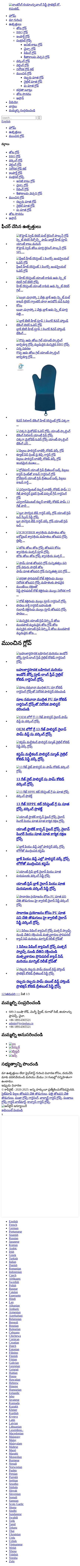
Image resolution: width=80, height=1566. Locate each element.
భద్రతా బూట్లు (24, 89)
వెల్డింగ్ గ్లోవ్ (22, 65)
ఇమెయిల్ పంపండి (12, 1110)
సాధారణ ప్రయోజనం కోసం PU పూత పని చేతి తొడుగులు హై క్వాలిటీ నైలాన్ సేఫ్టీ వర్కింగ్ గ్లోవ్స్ (41, 917)
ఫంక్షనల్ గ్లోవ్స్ (24, 40)
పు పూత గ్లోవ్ (31, 85)
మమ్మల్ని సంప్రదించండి (22, 110)
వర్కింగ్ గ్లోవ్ (23, 61)
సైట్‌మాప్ (6, 1093)
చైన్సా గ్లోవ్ (30, 48)
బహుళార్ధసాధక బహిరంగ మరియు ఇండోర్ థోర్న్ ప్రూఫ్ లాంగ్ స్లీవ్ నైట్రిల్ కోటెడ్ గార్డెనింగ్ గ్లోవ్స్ (39, 674)
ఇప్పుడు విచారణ (11, 1085)
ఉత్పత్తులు (15, 24)
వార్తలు (13, 106)
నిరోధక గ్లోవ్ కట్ (25, 69)
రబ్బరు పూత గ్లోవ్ (34, 77)
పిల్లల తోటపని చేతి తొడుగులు (30, 1093)
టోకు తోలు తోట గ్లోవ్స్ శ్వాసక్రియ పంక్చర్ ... (40, 556)
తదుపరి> (11, 994)
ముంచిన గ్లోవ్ (23, 73)
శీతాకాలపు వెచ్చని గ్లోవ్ (36, 56)
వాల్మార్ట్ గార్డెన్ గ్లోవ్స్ (51, 1097)
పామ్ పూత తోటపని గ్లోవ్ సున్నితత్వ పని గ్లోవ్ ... (43, 571)
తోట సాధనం (23, 94)
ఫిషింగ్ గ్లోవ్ (30, 52)
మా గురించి (15, 19)
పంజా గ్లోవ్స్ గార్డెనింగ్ (26, 1097)
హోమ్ (12, 15)
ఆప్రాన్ (20, 98)
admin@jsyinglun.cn (21, 1023)
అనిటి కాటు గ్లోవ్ (33, 44)
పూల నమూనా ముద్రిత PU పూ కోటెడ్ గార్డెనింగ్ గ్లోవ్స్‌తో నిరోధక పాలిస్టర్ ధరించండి (41, 704)
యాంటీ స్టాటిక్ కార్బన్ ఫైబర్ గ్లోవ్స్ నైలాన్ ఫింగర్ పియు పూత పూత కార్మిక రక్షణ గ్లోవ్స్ (43, 834)
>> (18, 994)
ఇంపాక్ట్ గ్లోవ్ (23, 36)
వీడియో (13, 102)
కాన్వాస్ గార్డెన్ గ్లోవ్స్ (38, 1101)
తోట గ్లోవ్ (21, 28)
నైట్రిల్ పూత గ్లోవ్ (33, 81)
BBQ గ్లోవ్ (22, 32)
